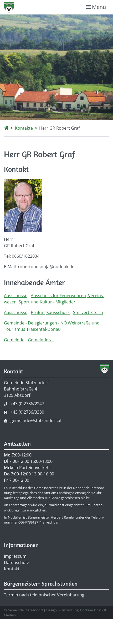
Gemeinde (14, 323)
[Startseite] (6, 128)
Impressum (15, 556)
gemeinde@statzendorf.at (36, 420)
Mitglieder (65, 302)
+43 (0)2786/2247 (27, 404)
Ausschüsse (15, 295)
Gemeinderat (41, 340)
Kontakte (24, 128)
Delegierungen (42, 323)
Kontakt (11, 569)
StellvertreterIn (88, 312)
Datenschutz (16, 562)
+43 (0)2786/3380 (27, 412)
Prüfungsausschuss (50, 312)
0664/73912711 (30, 522)
